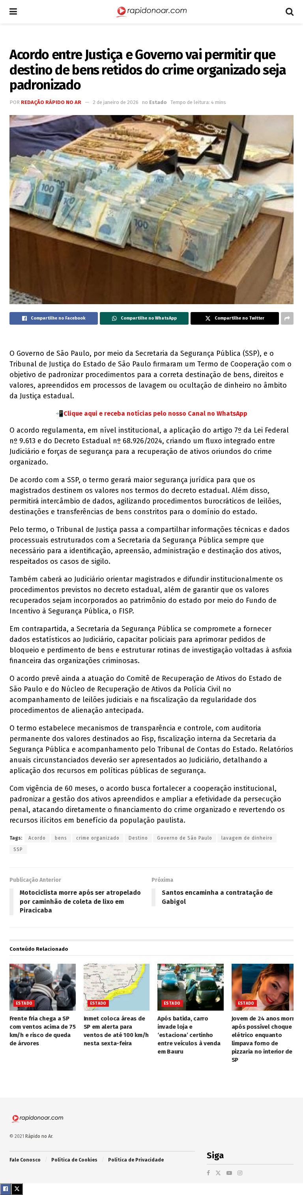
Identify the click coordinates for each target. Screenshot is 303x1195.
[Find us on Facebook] (208, 1173)
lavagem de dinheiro (247, 838)
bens (61, 838)
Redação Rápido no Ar (51, 102)
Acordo (37, 838)
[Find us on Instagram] (240, 1173)
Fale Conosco (25, 1160)
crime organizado (98, 838)
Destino (138, 838)
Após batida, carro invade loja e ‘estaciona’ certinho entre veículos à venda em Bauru (188, 1035)
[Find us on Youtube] (229, 1173)
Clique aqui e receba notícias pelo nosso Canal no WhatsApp (155, 413)
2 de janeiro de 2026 (115, 102)
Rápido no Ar (38, 1136)
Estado (158, 102)
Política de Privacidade (136, 1160)
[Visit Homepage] (151, 12)
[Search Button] (290, 12)
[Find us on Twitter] (218, 1173)
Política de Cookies (74, 1160)
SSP (18, 849)
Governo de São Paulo (184, 838)
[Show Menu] (13, 12)
